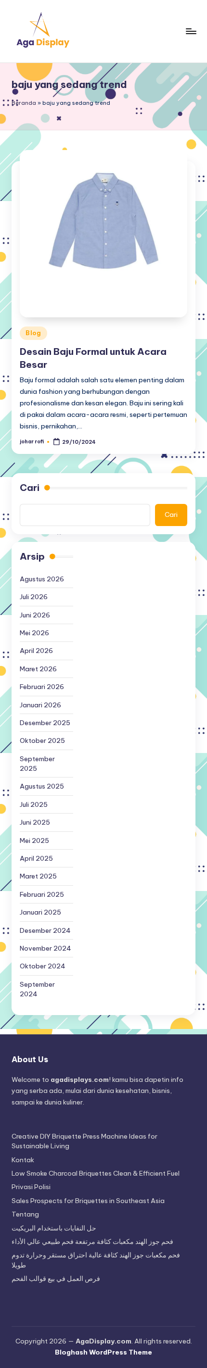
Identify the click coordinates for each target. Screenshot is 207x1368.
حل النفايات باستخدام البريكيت (54, 1228)
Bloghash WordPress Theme (103, 1352)
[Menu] (190, 31)
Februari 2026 (42, 686)
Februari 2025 (42, 894)
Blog (33, 333)
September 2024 (37, 989)
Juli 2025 (34, 804)
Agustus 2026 (42, 579)
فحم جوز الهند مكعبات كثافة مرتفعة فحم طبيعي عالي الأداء (92, 1241)
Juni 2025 (35, 822)
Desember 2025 (45, 722)
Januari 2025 (40, 912)
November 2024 (45, 948)
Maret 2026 (38, 669)
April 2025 (36, 858)
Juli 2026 (34, 596)
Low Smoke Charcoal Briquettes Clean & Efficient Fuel (96, 1173)
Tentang (25, 1214)
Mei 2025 (34, 840)
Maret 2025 (38, 876)
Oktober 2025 (42, 740)
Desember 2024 (45, 930)
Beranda (24, 103)
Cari (29, 487)
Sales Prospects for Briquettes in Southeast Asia (88, 1200)
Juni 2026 (35, 615)
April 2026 (36, 650)
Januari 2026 (40, 705)
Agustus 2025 (42, 786)
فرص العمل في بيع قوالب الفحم (56, 1278)
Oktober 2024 (42, 966)
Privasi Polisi (31, 1186)
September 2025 (37, 763)
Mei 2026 (34, 632)
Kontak (23, 1159)
